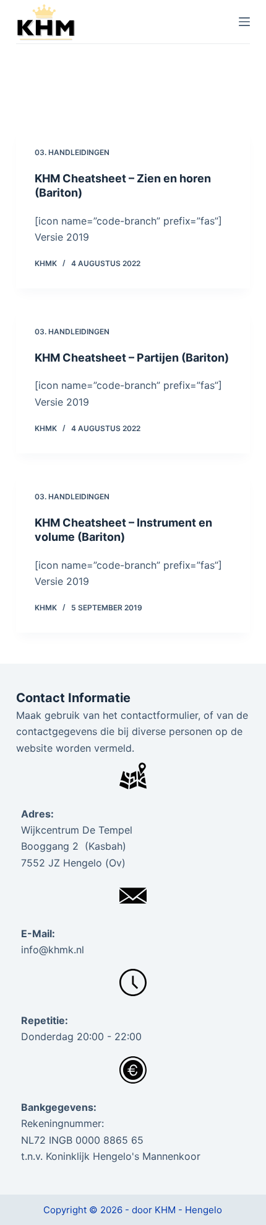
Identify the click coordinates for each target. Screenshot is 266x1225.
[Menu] (244, 21)
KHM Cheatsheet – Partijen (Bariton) (132, 357)
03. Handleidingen (72, 152)
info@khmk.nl (52, 949)
